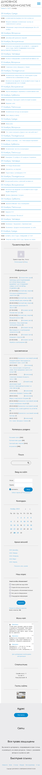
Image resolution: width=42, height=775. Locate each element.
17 (24, 525)
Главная (3, 8)
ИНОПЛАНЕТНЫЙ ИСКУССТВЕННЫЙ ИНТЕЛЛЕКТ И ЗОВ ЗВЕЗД (20, 386)
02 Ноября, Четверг (10, 219)
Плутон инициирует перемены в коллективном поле (22, 91)
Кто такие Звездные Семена (19, 421)
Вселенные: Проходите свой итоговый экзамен (21, 100)
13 (11, 525)
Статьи (15, 765)
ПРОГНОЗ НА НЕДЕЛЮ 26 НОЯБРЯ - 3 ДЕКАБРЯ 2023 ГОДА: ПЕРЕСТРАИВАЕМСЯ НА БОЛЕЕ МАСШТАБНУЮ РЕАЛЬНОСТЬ (19, 48)
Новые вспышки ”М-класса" (14, 216)
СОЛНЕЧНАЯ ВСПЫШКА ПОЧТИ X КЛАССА (19, 18)
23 (21, 529)
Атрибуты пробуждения (17, 342)
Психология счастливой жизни (27, 358)
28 (14, 533)
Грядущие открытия (16, 337)
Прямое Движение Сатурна (15, 195)
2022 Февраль (14, 556)
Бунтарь (12, 416)
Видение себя (10, 103)
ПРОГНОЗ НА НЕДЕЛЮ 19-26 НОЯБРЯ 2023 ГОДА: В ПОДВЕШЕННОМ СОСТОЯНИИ (23, 82)
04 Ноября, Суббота (10, 199)
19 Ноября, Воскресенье (12, 87)
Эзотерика (28, 365)
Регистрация (18, 262)
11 (28, 521)
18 (28, 525)
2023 (9, 8)
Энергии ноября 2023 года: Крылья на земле (20, 239)
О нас (38, 765)
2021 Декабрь (13, 550)
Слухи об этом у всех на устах (20, 587)
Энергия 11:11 (9, 212)
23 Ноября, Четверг (10, 54)
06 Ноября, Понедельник (12, 176)
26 (31, 529)
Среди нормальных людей (18, 404)
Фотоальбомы (30, 765)
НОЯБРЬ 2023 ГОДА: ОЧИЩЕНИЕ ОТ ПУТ (19, 236)
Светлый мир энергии (25, 291)
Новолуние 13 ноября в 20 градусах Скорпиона (21, 157)
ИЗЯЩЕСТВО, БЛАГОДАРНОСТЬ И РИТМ (23, 409)
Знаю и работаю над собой (20, 584)
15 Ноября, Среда (9, 119)
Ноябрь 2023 (15, 509)
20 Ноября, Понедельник (12, 71)
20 (11, 529)
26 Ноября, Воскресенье (12, 42)
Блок (10, 765)
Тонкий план (28, 382)
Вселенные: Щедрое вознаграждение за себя (21, 227)
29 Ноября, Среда (9, 14)
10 (24, 521)
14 (14, 525)
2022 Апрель (13, 562)
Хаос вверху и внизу (12, 115)
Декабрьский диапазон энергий (16, 38)
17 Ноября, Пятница (11, 107)
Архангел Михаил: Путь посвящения (17, 204)
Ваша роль (9, 124)
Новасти (5, 765)
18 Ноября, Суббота (10, 95)
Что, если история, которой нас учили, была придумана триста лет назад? (21, 370)
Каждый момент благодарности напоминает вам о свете (20, 362)
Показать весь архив (21, 566)
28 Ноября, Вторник (10, 33)
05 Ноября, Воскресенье (12, 185)
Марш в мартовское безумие (19, 398)
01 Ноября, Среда (9, 231)
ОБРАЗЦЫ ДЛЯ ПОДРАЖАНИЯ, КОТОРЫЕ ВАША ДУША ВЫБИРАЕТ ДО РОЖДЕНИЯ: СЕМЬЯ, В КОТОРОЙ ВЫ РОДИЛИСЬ (20, 284)
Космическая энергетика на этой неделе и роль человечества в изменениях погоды (21, 76)
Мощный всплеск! (15, 318)
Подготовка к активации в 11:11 (16, 173)
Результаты (12, 608)
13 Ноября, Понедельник (12, 136)
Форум (22, 765)
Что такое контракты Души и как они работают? (22, 132)
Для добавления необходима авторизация (21, 655)
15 (18, 525)
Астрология (13, 446)
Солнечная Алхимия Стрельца (19, 393)
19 (31, 525)
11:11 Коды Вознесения (13, 166)
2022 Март (12, 559)
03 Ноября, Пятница (11, 207)
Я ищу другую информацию (20, 596)
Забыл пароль (16, 493)
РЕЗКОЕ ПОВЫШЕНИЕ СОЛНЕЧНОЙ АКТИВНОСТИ (22, 59)
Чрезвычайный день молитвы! (19, 300)
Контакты (21, 715)
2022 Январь (13, 553)
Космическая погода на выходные (17, 112)
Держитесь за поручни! (13, 169)
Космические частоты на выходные (17, 149)
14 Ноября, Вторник (10, 127)
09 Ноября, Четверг (10, 161)
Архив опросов (21, 608)
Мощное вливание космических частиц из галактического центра (19, 23)
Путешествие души (26, 278)
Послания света (27, 310)
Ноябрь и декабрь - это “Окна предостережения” (22, 141)
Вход (26, 262)
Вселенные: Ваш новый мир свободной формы (18, 324)
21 (14, 529)
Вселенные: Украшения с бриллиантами (18, 224)
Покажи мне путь (15, 313)
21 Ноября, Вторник (10, 62)
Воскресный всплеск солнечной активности (19, 181)
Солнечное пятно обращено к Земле (18, 67)
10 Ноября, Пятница (11, 153)
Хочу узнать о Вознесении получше (22, 590)
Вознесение (28, 374)
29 (18, 533)
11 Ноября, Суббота (10, 144)
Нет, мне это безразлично (19, 593)
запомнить (14, 489)
